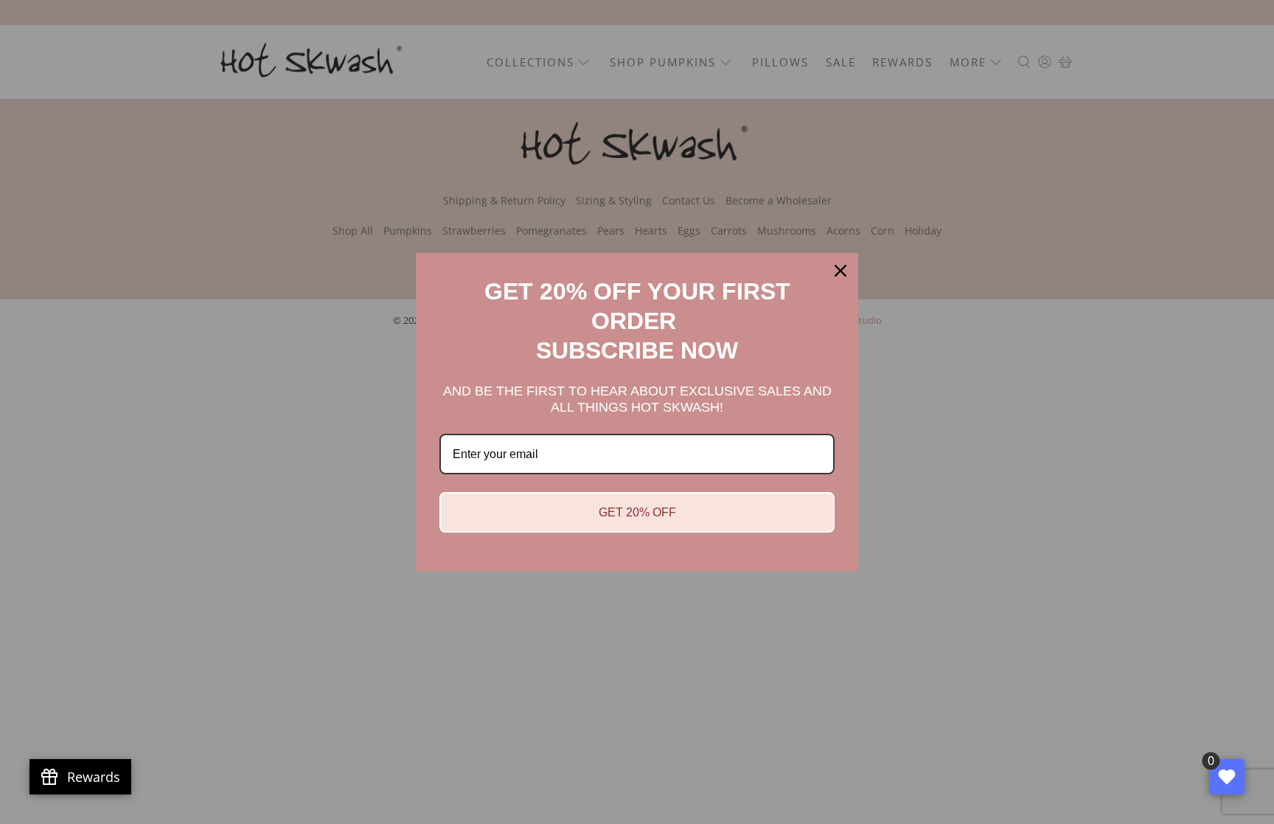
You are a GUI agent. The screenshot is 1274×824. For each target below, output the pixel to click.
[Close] (840, 270)
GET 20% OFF (637, 512)
